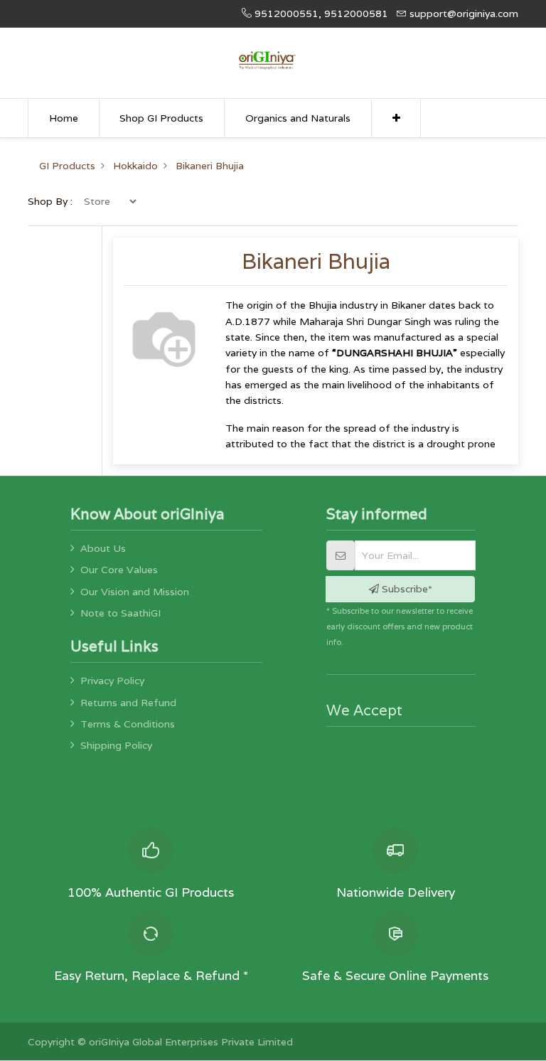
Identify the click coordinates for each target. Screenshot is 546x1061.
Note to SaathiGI (120, 613)
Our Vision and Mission (134, 591)
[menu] (110, 201)
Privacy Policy (112, 680)
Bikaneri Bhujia (210, 165)
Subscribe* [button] (405, 588)
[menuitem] (63, 118)
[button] (396, 118)
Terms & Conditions (127, 724)
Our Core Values (119, 569)
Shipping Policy (116, 745)
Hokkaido (135, 165)
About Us (103, 548)
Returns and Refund (128, 702)
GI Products (67, 165)
